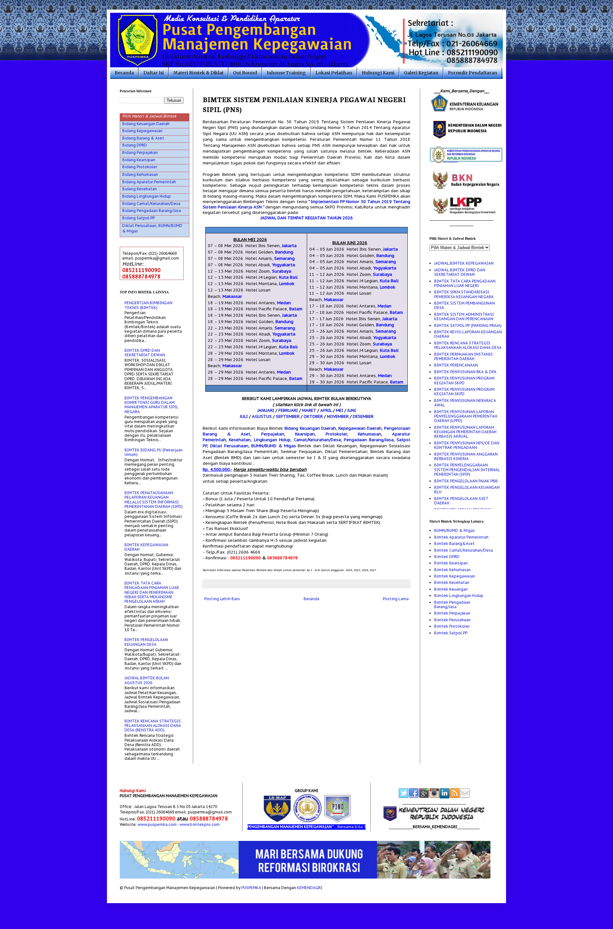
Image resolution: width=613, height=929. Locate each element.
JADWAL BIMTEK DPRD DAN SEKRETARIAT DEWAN (459, 272)
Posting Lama (396, 598)
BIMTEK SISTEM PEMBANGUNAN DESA (464, 305)
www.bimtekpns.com (200, 824)
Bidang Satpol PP (138, 217)
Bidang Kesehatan (139, 188)
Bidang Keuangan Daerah (310, 428)
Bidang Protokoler (139, 166)
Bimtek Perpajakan (452, 613)
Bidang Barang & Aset (143, 138)
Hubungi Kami (378, 73)
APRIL (326, 410)
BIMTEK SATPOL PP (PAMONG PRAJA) (468, 325)
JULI (244, 416)
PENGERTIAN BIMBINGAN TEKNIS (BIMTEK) (148, 305)
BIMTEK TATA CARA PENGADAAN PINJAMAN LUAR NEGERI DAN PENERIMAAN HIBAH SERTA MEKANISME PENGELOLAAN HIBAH (152, 592)
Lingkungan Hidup (272, 439)
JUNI (351, 410)
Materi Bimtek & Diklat (198, 73)
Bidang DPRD (134, 145)
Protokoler (336, 434)
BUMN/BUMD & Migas (454, 530)
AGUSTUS (262, 416)
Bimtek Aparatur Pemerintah (461, 537)
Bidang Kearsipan (138, 159)
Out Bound (245, 73)
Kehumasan (369, 434)
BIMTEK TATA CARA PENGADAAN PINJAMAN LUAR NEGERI (465, 283)
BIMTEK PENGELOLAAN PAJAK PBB (466, 481)
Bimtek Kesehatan (451, 582)
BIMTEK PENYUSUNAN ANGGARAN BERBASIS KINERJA (466, 456)
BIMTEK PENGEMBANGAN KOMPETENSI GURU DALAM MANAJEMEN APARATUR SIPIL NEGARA (151, 405)
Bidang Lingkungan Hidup (146, 196)
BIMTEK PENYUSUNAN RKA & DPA (465, 371)
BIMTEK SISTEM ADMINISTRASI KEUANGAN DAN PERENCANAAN (464, 316)
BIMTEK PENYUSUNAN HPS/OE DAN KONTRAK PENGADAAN (466, 445)
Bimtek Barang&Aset (454, 543)
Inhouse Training (286, 73)
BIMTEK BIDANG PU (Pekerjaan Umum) (154, 452)
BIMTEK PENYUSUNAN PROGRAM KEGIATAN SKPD (464, 380)
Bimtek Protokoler (452, 626)
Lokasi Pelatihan (333, 73)
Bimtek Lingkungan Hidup (458, 595)
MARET (309, 410)
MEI (339, 410)
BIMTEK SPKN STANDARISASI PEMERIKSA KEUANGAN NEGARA (464, 294)
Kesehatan (240, 439)
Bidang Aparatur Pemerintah (149, 181)
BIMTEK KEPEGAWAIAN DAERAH (146, 547)
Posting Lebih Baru (222, 598)
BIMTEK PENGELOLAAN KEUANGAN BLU (467, 489)
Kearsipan (305, 434)
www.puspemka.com (157, 824)
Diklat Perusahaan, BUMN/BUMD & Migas (253, 446)
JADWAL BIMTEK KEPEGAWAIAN (464, 263)
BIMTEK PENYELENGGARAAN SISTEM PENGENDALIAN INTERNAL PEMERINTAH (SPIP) (467, 470)
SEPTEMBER (287, 416)
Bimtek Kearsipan (451, 563)
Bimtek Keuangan (451, 589)
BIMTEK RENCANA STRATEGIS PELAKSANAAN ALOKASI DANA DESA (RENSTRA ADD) (153, 726)
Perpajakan (272, 434)
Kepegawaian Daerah (360, 428)
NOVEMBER (338, 416)
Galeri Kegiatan (421, 73)
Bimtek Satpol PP (450, 633)
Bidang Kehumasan (140, 174)
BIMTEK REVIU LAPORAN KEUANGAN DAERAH (468, 334)
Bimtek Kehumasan (452, 569)
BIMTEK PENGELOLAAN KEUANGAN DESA (146, 641)
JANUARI (265, 410)
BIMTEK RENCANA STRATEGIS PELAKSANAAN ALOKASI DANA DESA (468, 345)
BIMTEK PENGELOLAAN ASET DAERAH (461, 500)
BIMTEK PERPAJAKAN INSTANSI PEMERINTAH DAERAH (463, 356)
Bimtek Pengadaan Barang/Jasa (452, 604)
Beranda (124, 73)
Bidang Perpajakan (140, 152)
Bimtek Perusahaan (452, 619)
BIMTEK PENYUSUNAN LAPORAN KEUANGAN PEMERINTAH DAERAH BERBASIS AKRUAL (465, 432)
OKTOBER (313, 416)
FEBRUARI (288, 410)
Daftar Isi (153, 73)
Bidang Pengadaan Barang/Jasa (151, 210)
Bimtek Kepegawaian (454, 576)
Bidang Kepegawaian (142, 130)
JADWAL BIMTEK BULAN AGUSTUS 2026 (147, 680)
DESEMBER (363, 416)
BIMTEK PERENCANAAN (456, 365)
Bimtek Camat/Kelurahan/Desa (463, 550)
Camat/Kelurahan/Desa (317, 439)
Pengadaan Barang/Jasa (368, 439)
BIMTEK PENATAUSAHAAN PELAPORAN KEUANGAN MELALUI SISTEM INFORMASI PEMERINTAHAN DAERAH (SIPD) (154, 499)
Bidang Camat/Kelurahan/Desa (151, 203)
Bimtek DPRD (446, 556)
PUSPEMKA (251, 887)
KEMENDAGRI (309, 887)
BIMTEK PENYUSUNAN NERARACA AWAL (465, 402)
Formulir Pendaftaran (472, 73)
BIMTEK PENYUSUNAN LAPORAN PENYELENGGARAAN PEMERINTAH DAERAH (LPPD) (465, 416)
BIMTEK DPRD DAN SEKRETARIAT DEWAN (145, 352)
